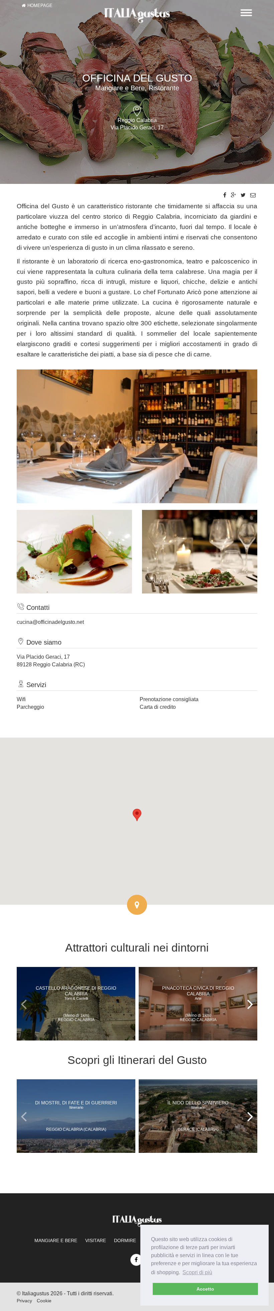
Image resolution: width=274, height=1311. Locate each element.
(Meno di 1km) (76, 1017)
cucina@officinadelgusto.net (50, 622)
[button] (137, 815)
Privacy (24, 1300)
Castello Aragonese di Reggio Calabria (76, 992)
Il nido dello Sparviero (198, 1104)
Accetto (205, 1289)
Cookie (44, 1300)
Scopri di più (197, 1272)
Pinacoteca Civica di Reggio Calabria (198, 992)
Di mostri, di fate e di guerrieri (76, 1104)
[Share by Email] (253, 195)
